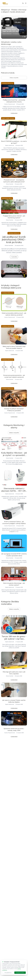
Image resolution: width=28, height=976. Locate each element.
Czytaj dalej (14, 256)
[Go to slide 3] (24, 36)
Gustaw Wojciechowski (9, 104)
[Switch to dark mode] (23, 3)
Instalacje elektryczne (7, 83)
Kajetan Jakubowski (7, 33)
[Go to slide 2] (23, 36)
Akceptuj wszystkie (20, 972)
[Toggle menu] (25, 3)
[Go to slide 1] (22, 36)
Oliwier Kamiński (9, 184)
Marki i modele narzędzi (10, 26)
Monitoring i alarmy (7, 198)
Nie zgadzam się (8, 972)
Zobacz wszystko (14, 77)
